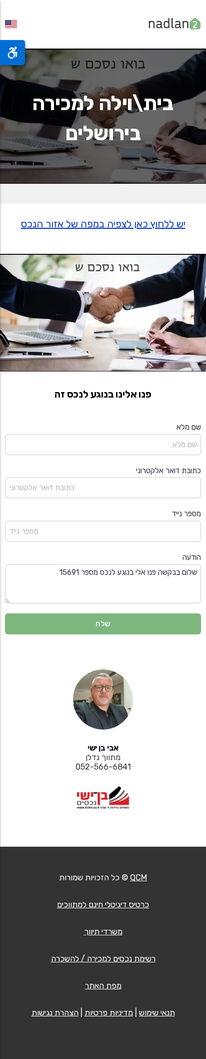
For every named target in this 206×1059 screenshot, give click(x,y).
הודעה (191, 557)
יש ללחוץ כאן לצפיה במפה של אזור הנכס (103, 224)
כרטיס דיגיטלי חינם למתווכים (103, 904)
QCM (138, 877)
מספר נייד (186, 513)
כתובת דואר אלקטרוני (168, 470)
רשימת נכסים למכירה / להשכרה (103, 958)
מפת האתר (103, 985)
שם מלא (188, 427)
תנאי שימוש (157, 1012)
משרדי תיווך (103, 931)
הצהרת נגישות (55, 1012)
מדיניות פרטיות (108, 1012)
